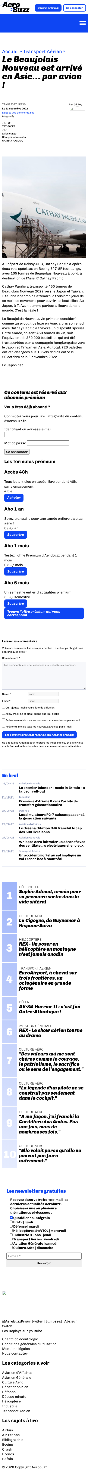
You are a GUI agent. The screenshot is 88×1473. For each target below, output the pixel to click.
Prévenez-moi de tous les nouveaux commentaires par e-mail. (43, 720)
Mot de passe (15, 443)
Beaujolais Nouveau (14, 137)
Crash (7, 1449)
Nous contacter (15, 1353)
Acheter (14, 498)
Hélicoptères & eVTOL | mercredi (39, 1231)
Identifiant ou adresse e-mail (27, 429)
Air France (11, 1435)
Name (6, 694)
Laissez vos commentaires (18, 112)
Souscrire (15, 535)
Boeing (7, 1444)
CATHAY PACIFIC (12, 140)
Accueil (10, 51)
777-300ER (8, 126)
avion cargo (9, 133)
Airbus (7, 1430)
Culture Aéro (12, 1382)
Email (6, 701)
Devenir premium (48, 7)
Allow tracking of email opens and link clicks (32, 713)
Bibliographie (12, 1440)
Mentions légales (16, 1349)
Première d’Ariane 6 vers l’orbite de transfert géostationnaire (48, 803)
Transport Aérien (42, 51)
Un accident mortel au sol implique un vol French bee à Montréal (50, 857)
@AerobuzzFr (13, 1321)
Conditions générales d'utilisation (29, 1344)
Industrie (24, 797)
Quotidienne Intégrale (31, 1218)
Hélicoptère (11, 1401)
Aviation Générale (29, 783)
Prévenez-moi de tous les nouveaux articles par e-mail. (39, 726)
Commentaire (11, 658)
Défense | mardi (26, 1226)
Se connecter (74, 7)
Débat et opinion (15, 1387)
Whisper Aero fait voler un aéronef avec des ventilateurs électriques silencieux (52, 843)
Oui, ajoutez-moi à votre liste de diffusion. (30, 707)
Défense (24, 810)
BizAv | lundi (23, 1222)
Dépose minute (14, 1397)
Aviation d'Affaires (30, 824)
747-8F (6, 122)
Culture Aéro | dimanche (33, 1248)
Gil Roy (78, 104)
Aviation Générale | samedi (35, 1243)
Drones (8, 1454)
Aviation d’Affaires (17, 1373)
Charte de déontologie (20, 1339)
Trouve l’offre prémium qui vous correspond (33, 613)
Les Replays (12, 1331)
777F (5, 129)
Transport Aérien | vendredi (36, 1239)
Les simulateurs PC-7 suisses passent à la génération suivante (52, 816)
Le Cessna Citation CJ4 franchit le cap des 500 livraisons (50, 830)
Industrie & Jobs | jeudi (32, 1235)
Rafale (7, 1459)
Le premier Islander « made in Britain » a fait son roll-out (52, 789)
